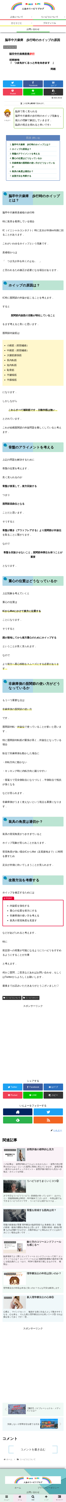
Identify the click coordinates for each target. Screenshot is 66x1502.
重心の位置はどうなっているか (27, 158)
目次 (28, 137)
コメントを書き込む (33, 1449)
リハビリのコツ (32, 998)
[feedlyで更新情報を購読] (17, 1120)
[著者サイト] (17, 1111)
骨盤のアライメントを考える (26, 153)
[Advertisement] (33, 1041)
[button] (59, 746)
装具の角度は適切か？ (22, 171)
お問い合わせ (33, 1492)
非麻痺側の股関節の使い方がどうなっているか (33, 165)
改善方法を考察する (21, 176)
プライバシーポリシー (48, 1487)
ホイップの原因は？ (21, 149)
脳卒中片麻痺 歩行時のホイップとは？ (31, 144)
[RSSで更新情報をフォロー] (48, 1120)
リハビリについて (13, 998)
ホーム (18, 1487)
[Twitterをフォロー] (48, 1111)
